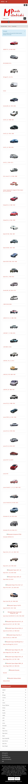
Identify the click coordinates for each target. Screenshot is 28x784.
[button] (24, 5)
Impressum (19, 781)
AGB (3, 761)
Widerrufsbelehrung (6, 757)
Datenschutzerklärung (6, 759)
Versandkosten (5, 755)
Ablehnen (17, 778)
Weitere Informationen (10, 781)
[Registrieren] (26, 5)
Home (9, 26)
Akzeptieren (11, 778)
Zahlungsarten (5, 753)
